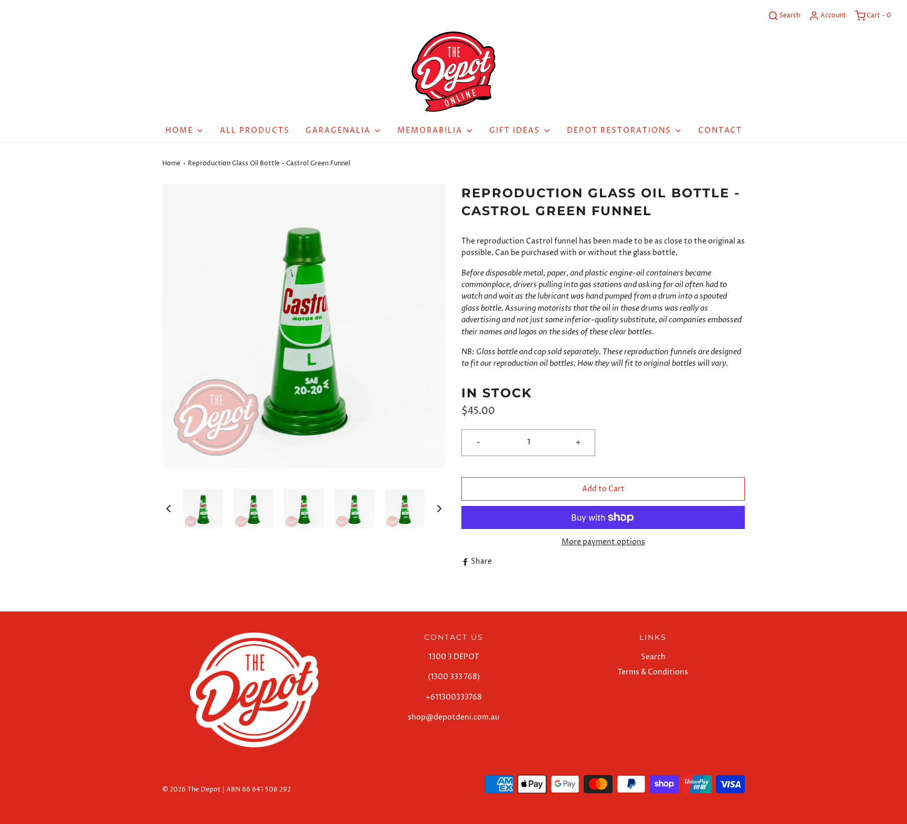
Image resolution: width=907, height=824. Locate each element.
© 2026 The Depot (191, 789)
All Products (255, 130)
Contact (720, 130)
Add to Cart (603, 489)
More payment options (603, 542)
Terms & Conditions (653, 672)
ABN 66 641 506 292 (258, 789)
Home (171, 163)
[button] (168, 508)
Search (653, 657)
